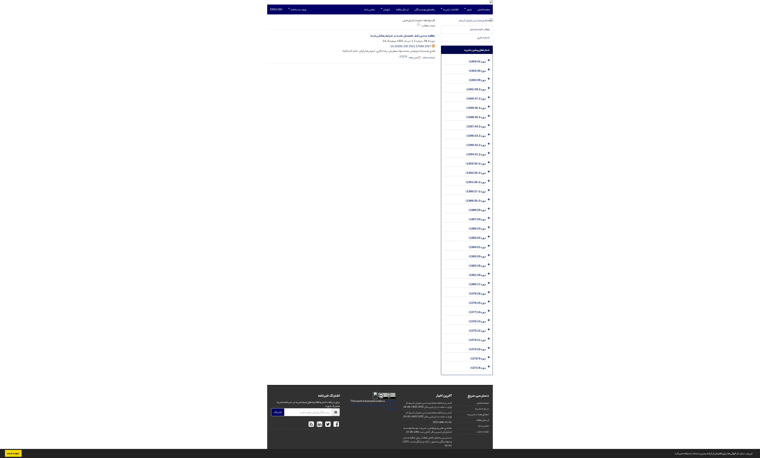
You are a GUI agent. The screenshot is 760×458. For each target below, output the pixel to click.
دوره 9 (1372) (478, 358)
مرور (469, 9)
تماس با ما (369, 9)
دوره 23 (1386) (477, 228)
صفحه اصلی (484, 9)
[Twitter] (327, 424)
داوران (386, 9)
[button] (673, 453)
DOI (435, 422)
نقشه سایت (483, 431)
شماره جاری (483, 37)
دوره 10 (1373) (477, 349)
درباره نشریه (482, 408)
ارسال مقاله (402, 9)
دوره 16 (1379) (477, 293)
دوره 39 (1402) (477, 80)
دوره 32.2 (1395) (476, 145)
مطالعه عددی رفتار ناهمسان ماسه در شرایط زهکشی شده (402, 36)
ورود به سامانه (298, 9)
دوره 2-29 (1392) (476, 173)
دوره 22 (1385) (477, 238)
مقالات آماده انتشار (480, 29)
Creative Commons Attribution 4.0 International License (372, 405)
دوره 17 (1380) (477, 284)
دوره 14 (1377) (477, 312)
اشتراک (278, 412)
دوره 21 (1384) (477, 247)
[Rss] (311, 424)
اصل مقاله (409, 57)
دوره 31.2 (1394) (476, 154)
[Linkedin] (319, 424)
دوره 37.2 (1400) (476, 98)
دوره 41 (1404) (477, 61)
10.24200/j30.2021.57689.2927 (410, 46)
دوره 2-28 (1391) (476, 182)
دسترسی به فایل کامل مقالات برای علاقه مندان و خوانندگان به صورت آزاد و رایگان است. (427, 439)
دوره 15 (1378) (477, 303)
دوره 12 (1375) (477, 330)
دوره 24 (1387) (477, 219)
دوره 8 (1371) (478, 368)
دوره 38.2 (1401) (476, 89)
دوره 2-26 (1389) (476, 200)
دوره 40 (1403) (477, 70)
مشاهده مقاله (429, 57)
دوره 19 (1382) (477, 265)
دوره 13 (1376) (477, 321)
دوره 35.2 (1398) (476, 117)
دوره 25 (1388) (477, 210)
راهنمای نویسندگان (424, 9)
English (276, 9)
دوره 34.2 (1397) (476, 126)
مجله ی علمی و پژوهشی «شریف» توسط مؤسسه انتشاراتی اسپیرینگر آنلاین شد (427, 429)
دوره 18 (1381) (477, 275)
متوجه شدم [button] (13, 453)
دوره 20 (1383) (477, 256)
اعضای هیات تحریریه (478, 414)
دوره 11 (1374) (477, 340)
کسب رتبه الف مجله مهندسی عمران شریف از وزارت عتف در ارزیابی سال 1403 (429, 404)
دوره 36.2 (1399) (476, 108)
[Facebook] (336, 424)
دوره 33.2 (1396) (476, 135)
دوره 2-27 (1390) (476, 191)
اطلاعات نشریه (450, 9)
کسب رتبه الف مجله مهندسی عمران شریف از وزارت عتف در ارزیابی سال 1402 (429, 414)
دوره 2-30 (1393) (476, 163)
